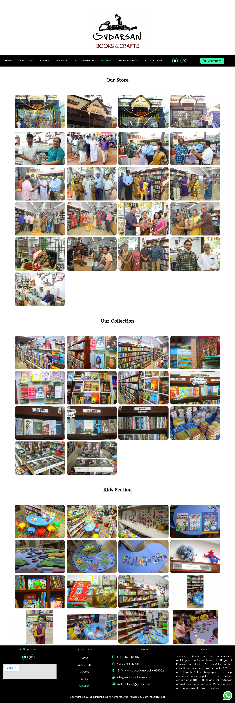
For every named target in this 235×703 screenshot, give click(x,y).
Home (84, 658)
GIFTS (84, 679)
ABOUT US (26, 60)
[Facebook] (175, 60)
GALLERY (106, 60)
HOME (9, 60)
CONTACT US (153, 60)
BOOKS (44, 60)
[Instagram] (183, 60)
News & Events (128, 60)
